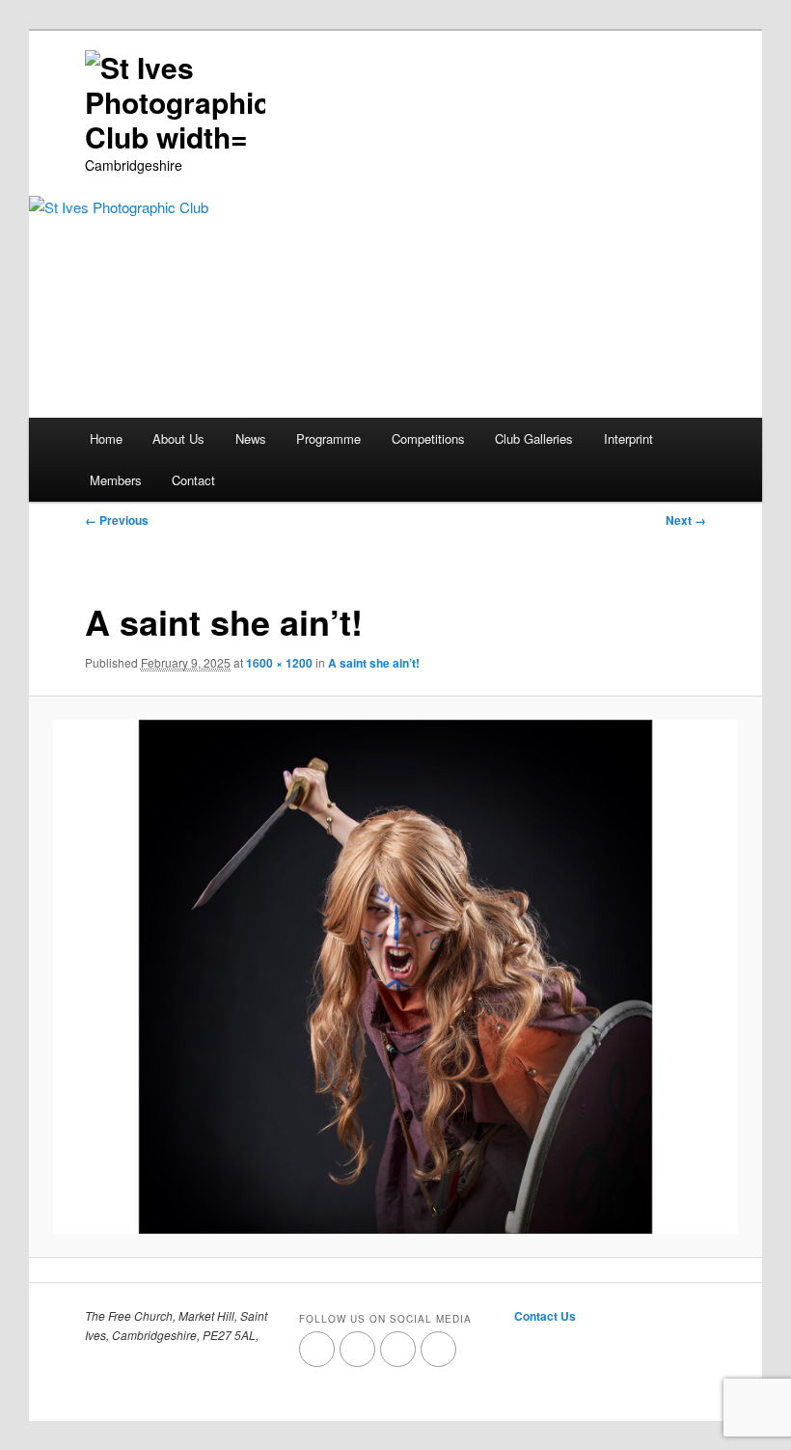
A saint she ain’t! (374, 662)
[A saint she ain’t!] (395, 977)
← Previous (117, 520)
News (250, 438)
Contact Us (545, 1316)
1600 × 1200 (279, 662)
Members (116, 480)
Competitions (428, 438)
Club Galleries (534, 438)
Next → (686, 520)
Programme (328, 438)
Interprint (628, 438)
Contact (193, 480)
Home (106, 438)
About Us (178, 438)
